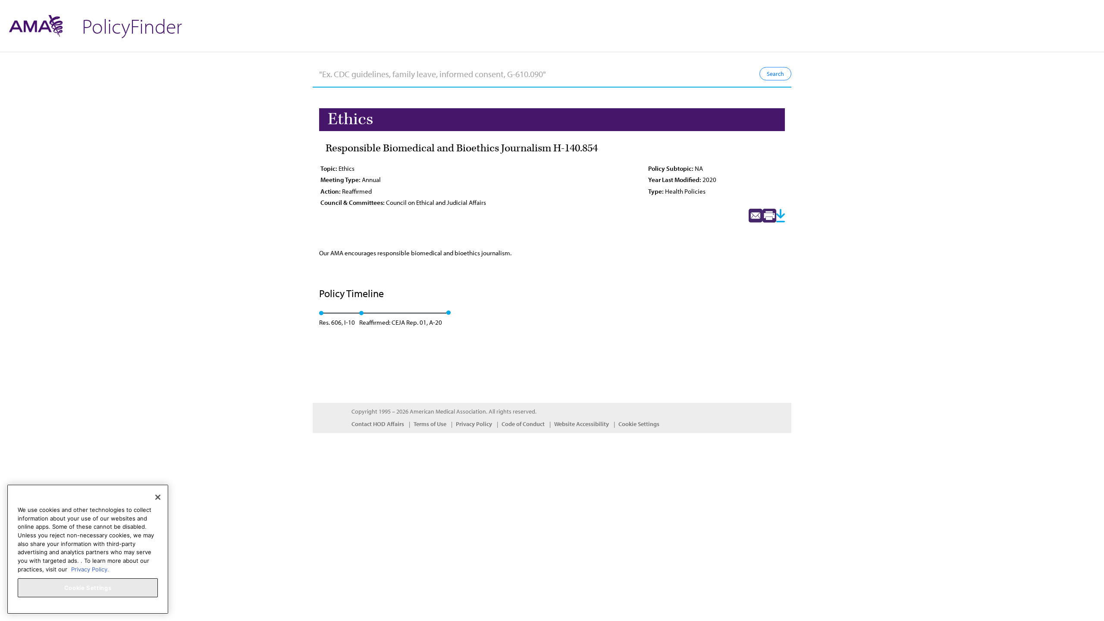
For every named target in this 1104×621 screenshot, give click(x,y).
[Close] (157, 497)
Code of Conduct (523, 424)
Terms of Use (430, 424)
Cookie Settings (638, 424)
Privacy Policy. (90, 568)
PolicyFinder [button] (132, 26)
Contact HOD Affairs (377, 424)
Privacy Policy (474, 424)
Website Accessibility (581, 424)
